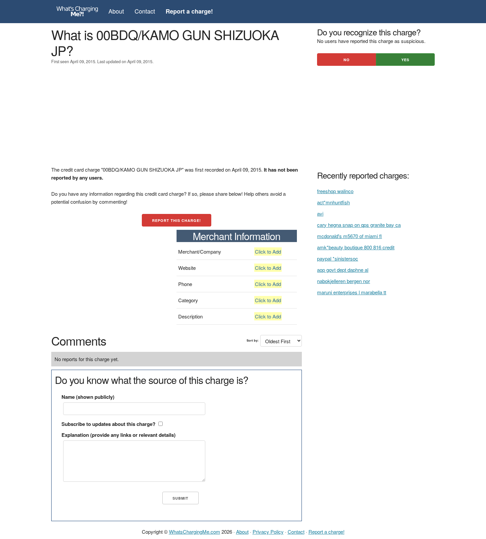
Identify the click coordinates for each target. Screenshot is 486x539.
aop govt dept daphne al (342, 269)
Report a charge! (326, 531)
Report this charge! (176, 220)
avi (320, 213)
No (347, 59)
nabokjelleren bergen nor (343, 280)
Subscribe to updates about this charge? (108, 424)
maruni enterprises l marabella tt (351, 292)
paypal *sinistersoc (337, 258)
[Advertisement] (176, 119)
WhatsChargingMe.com (194, 531)
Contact (145, 11)
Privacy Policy (268, 531)
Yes (405, 59)
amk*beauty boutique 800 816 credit (355, 247)
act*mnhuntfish (333, 202)
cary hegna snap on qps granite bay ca (359, 224)
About (116, 11)
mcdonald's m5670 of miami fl (349, 235)
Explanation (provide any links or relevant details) (118, 434)
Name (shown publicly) (87, 396)
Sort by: (253, 340)
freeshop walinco (335, 190)
